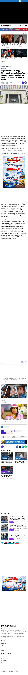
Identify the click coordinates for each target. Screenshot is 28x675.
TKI (3, 662)
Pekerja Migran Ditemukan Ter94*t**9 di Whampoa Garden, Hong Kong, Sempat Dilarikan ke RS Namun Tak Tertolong (18, 527)
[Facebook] (17, 446)
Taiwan (4, 660)
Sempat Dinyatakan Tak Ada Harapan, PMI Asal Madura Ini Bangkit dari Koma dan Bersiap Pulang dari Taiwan (17, 536)
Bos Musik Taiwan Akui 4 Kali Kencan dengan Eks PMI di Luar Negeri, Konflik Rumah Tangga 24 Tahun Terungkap (17, 519)
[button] (21, 26)
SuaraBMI (3, 82)
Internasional (4, 648)
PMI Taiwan (18, 431)
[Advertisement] (14, 119)
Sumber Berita (22, 437)
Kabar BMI (4, 472)
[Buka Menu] (23, 26)
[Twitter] (20, 446)
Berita (2, 650)
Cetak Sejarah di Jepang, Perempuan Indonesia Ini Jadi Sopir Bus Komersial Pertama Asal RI (7, 463)
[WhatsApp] (25, 446)
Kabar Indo (4, 68)
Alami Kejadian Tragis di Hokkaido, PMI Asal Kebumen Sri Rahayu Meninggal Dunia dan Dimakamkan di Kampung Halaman (6, 477)
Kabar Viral (5, 656)
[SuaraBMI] (10, 25)
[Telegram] (23, 446)
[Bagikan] (25, 82)
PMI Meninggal (10, 431)
